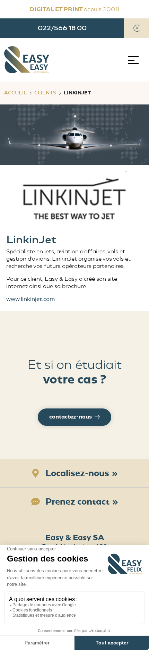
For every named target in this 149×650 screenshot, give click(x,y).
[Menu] (135, 60)
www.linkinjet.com (30, 299)
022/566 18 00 (62, 28)
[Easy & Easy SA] (26, 59)
